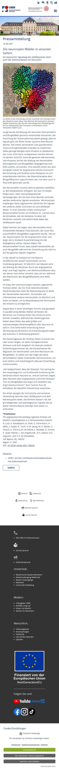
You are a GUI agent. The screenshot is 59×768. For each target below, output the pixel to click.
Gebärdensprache (31, 508)
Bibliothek (20, 582)
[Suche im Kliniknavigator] (51, 2)
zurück (11, 468)
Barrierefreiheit (38, 500)
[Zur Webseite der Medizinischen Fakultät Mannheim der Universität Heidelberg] (37, 8)
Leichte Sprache (31, 515)
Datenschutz (22, 500)
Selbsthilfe (20, 634)
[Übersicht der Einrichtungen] (55, 2)
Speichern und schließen (29, 761)
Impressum (37, 493)
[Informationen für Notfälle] (38, 2)
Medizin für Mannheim (25, 611)
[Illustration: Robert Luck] (29, 90)
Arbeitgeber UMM (23, 603)
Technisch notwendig (31, 733)
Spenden (19, 639)
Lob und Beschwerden (25, 637)
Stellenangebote (22, 629)
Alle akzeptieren (29, 750)
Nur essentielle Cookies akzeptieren (29, 756)
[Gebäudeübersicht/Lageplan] (47, 2)
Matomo (44, 744)
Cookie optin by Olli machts (48, 766)
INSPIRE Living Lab (23, 606)
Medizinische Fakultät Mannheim (29, 575)
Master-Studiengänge (24, 580)
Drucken (24, 493)
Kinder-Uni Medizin (23, 608)
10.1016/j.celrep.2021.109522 (21, 445)
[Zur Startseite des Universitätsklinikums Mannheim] (14, 8)
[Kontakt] (43, 2)
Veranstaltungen (22, 632)
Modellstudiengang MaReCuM (28, 577)
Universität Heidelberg (25, 585)
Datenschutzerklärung (31, 744)
